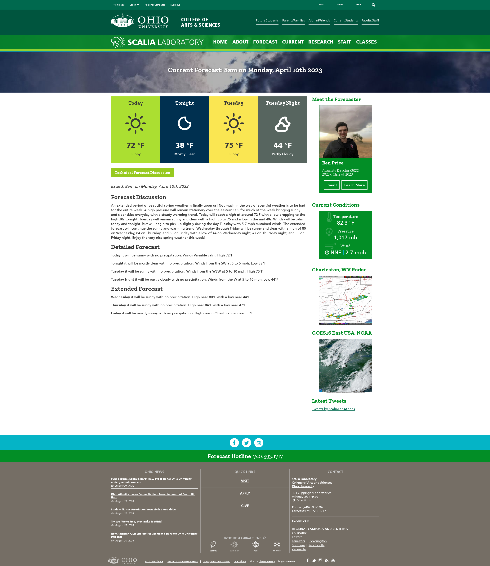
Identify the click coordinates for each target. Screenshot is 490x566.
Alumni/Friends (319, 20)
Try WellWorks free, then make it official (136, 521)
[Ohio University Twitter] (314, 560)
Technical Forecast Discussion (142, 172)
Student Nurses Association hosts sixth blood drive (143, 509)
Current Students (346, 20)
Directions (303, 500)
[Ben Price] (345, 156)
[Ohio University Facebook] (308, 560)
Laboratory (165, 42)
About (240, 42)
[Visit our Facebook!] (234, 442)
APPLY (340, 4)
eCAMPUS (300, 520)
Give (245, 506)
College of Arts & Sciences (200, 22)
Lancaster (298, 541)
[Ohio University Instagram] (320, 560)
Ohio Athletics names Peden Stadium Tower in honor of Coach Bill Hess (153, 496)
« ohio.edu (118, 4)
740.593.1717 (268, 456)
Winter (277, 550)
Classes (366, 42)
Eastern (297, 537)
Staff (344, 42)
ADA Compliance (154, 561)
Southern (298, 545)
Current (293, 42)
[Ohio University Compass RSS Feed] (327, 560)
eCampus (175, 4)
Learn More (354, 185)
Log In (133, 4)
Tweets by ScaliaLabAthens (333, 409)
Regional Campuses (155, 4)
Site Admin (240, 561)
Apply (245, 493)
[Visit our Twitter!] (246, 442)
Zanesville (299, 549)
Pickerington (318, 541)
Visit (245, 481)
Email (331, 185)
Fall (255, 550)
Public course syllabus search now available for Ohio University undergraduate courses (151, 480)
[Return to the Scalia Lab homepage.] (119, 42)
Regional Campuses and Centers (320, 529)
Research (320, 42)
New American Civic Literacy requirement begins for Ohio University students (154, 535)
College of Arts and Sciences (312, 482)
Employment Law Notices (216, 561)
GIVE (359, 4)
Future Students (267, 20)
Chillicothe (299, 533)
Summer (234, 550)
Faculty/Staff (370, 20)
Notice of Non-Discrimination (182, 561)
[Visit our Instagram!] (258, 442)
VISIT (321, 4)
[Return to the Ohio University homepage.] (139, 20)
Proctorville (316, 545)
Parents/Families (293, 20)
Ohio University (303, 486)
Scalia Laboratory (304, 479)
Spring (213, 550)
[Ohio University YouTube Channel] (333, 560)
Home (220, 42)
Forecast (265, 42)
